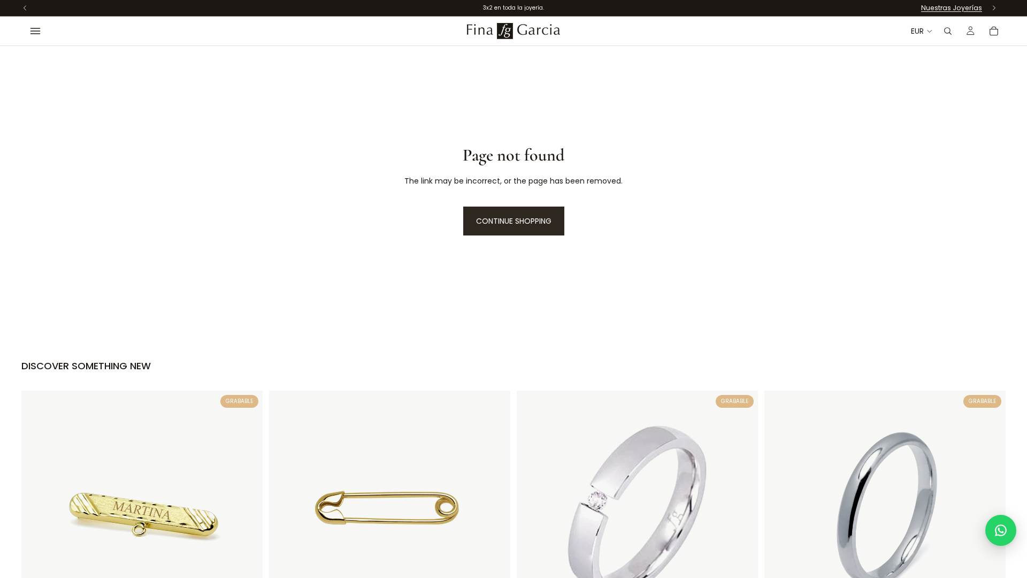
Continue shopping (513, 221)
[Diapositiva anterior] (780, 511)
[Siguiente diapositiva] (990, 511)
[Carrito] (994, 31)
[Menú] (35, 31)
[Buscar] (948, 31)
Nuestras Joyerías (951, 7)
